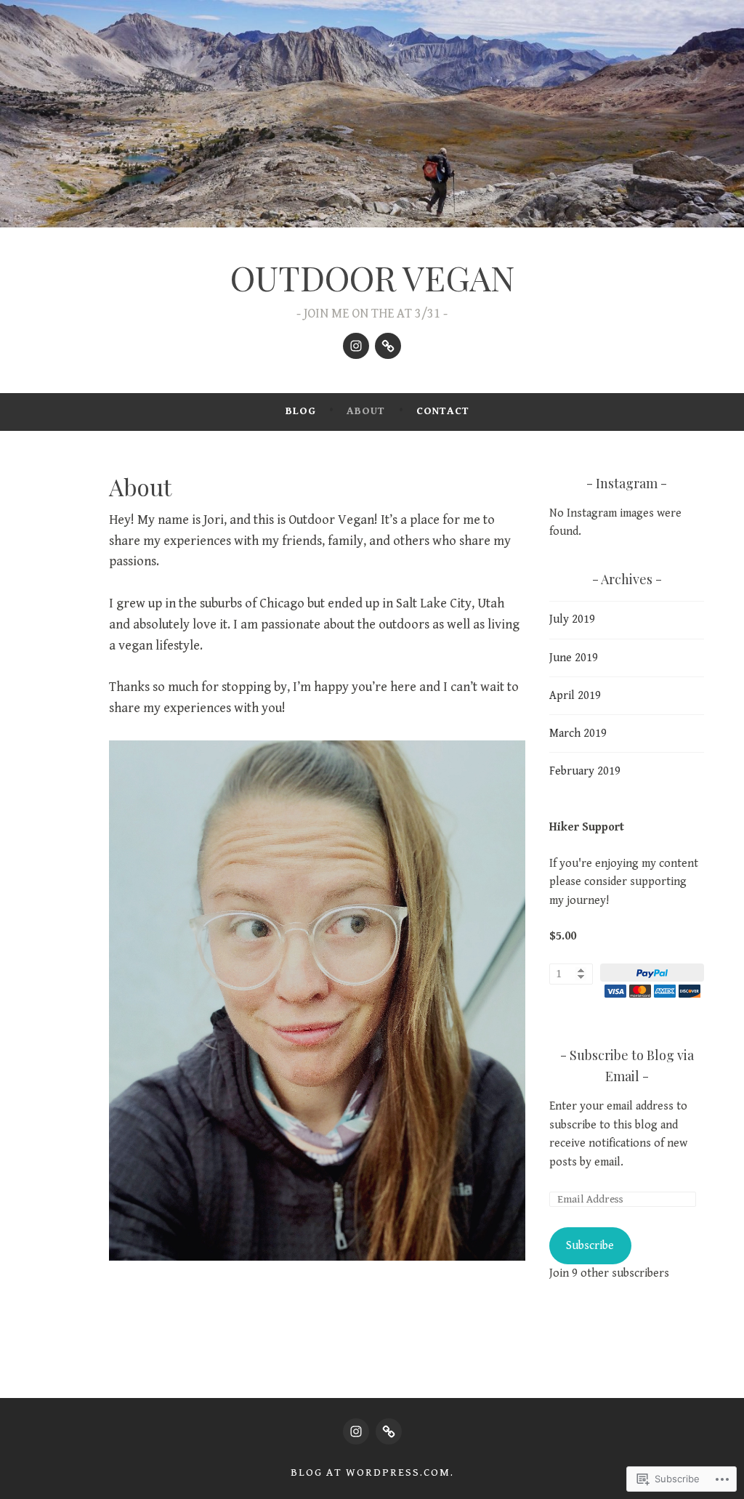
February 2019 (584, 771)
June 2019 (573, 658)
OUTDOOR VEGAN (372, 277)
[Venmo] (388, 346)
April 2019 (575, 696)
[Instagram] (356, 346)
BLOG (301, 411)
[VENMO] (388, 1431)
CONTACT (442, 411)
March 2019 (578, 733)
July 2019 (572, 619)
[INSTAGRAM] (356, 1431)
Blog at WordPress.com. (372, 1472)
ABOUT (366, 411)
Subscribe (590, 1246)
